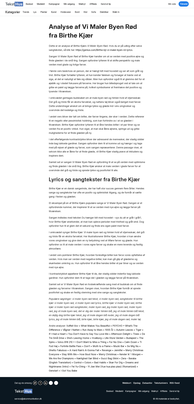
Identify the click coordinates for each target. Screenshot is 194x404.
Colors (87, 362)
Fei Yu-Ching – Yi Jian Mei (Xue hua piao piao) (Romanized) (103, 366)
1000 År (109, 329)
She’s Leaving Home (78, 338)
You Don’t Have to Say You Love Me (88, 334)
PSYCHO (117, 325)
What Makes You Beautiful (95, 325)
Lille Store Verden (114, 338)
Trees (136, 334)
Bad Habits (100, 362)
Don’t (87, 346)
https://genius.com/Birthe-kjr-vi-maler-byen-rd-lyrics (104, 50)
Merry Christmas (108, 354)
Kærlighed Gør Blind (87, 358)
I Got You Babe (69, 370)
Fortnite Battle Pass (70, 346)
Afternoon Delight (120, 334)
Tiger (138, 329)
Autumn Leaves (124, 329)
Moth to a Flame (102, 346)
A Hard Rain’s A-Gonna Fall (84, 350)
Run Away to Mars (92, 329)
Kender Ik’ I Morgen (130, 354)
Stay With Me (69, 354)
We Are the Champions (61, 358)
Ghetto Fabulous (58, 350)
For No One (115, 342)
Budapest (131, 338)
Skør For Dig (116, 362)
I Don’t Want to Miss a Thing (90, 342)
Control (78, 362)
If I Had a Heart (57, 334)
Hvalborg (97, 338)
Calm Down (130, 342)
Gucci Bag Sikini (110, 358)
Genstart (53, 370)
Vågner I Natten (71, 329)
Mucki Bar (118, 346)
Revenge (106, 350)
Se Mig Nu (133, 346)
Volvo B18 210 (65, 342)
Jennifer (118, 350)
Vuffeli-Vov (72, 325)
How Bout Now (87, 354)
